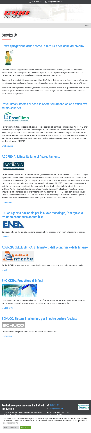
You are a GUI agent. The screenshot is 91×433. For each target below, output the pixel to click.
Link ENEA (5, 237)
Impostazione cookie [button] (10, 427)
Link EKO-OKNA (7, 308)
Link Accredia (7, 202)
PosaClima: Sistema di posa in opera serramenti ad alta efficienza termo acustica (44, 106)
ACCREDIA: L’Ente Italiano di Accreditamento (31, 156)
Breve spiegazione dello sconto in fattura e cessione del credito (43, 46)
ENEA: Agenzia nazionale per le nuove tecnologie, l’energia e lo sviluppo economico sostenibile (42, 215)
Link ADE (5, 270)
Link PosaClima (7, 146)
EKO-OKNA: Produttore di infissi (22, 281)
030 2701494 (37, 2)
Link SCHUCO (7, 336)
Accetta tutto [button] (25, 427)
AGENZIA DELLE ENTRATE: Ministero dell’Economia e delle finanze (45, 247)
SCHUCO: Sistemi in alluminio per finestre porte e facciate (39, 319)
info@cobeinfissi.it (55, 2)
